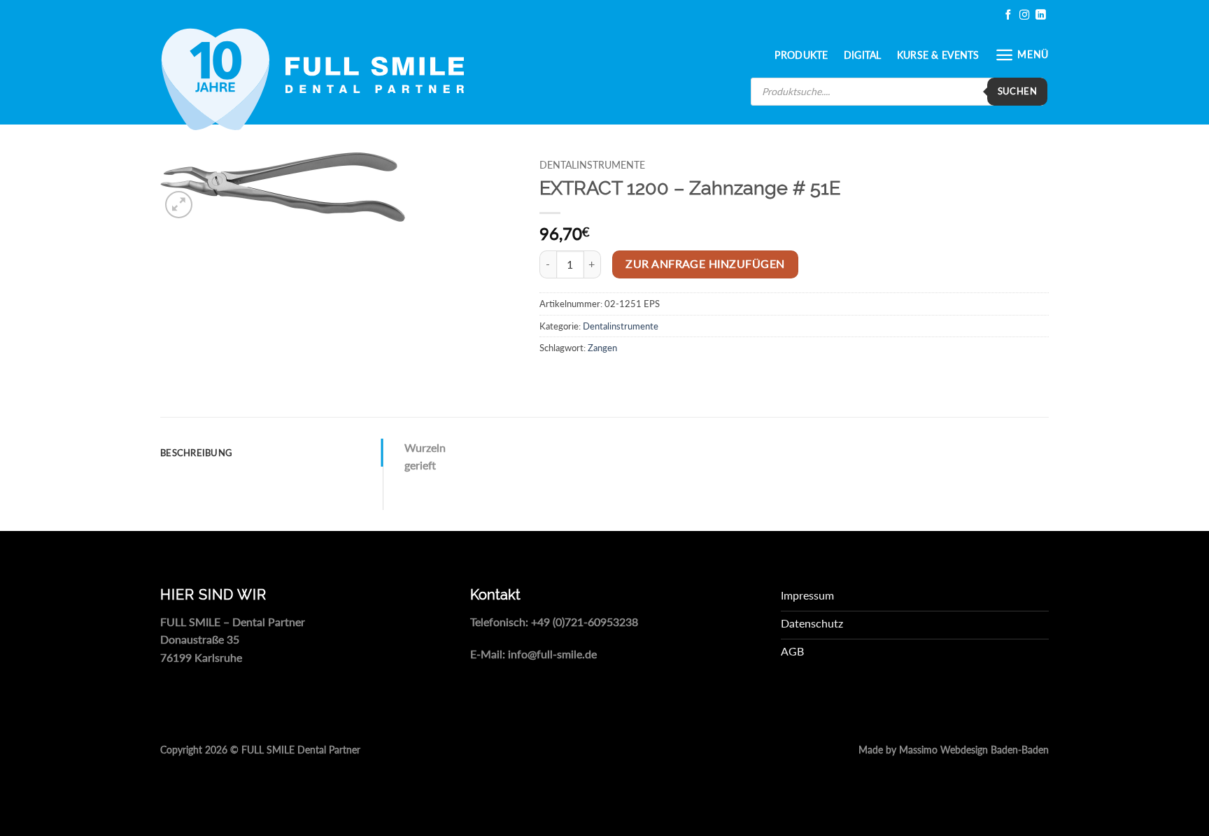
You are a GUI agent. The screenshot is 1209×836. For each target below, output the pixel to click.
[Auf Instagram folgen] (1024, 15)
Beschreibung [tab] (196, 452)
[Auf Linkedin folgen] (1040, 15)
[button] (1022, 54)
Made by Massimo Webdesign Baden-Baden (953, 750)
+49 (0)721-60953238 (584, 621)
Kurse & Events (938, 55)
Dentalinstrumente (592, 165)
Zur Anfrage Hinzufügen (704, 263)
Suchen (1017, 91)
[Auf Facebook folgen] (1008, 15)
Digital (863, 55)
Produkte (801, 55)
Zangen (602, 347)
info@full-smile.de (552, 653)
